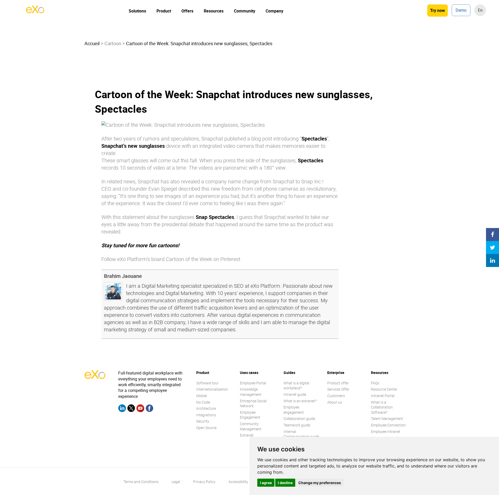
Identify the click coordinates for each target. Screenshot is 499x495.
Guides (289, 372)
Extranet (247, 435)
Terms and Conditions (141, 481)
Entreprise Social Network (253, 403)
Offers (187, 11)
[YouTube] (140, 409)
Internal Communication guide (301, 434)
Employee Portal (253, 382)
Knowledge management (250, 392)
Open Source (206, 427)
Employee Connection (388, 425)
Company (274, 11)
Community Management (250, 426)
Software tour (207, 382)
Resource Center (384, 389)
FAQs (375, 382)
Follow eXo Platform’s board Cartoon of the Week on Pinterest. (171, 259)
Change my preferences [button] (319, 482)
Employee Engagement (250, 415)
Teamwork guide (297, 425)
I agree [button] (266, 482)
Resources (214, 11)
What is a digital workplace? (296, 385)
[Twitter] (131, 409)
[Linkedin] (122, 409)
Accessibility (238, 481)
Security (202, 421)
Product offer (338, 382)
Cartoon (112, 43)
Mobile (201, 395)
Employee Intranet (385, 431)
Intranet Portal (383, 395)
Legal (176, 481)
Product (163, 11)
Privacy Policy (204, 481)
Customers (336, 395)
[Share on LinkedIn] (492, 260)
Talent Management (387, 418)
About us (334, 402)
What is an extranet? (300, 400)
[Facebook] (149, 409)
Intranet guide (295, 394)
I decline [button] (285, 482)
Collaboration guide (299, 418)
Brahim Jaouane (123, 275)
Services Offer (338, 389)
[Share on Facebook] (492, 234)
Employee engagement (294, 410)
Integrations (206, 414)
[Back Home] (35, 12)
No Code (203, 402)
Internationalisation (212, 389)
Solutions (137, 11)
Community (244, 11)
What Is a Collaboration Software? (382, 407)
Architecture (206, 408)
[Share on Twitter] (492, 247)
